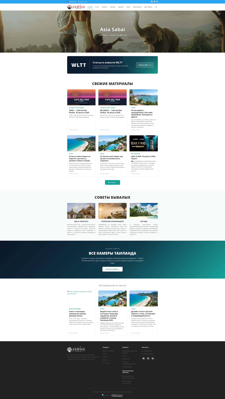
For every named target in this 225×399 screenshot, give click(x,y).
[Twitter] (154, 2)
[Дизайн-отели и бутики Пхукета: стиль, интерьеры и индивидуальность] (143, 298)
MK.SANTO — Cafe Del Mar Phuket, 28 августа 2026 (111, 111)
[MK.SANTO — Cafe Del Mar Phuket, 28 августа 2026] (112, 97)
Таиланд (112, 7)
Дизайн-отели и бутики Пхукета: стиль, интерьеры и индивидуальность (143, 313)
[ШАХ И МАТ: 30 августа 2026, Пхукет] (143, 143)
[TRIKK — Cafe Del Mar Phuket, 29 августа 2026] (81, 97)
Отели (128, 7)
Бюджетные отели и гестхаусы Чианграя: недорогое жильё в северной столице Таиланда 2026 (109, 315)
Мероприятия (137, 7)
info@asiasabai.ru (148, 354)
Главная (90, 7)
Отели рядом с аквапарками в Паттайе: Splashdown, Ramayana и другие (142, 113)
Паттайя (105, 357)
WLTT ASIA (103, 392)
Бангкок (105, 360)
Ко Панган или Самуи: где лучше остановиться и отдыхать (111, 158)
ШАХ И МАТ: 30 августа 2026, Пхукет (143, 157)
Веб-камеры (148, 7)
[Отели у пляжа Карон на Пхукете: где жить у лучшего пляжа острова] (81, 143)
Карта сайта (126, 359)
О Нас (97, 7)
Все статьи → (112, 182)
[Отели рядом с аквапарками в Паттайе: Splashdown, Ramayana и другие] (143, 97)
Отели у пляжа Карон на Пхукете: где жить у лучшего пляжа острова (79, 158)
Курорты (120, 7)
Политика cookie (127, 367)
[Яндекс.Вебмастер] (106, 395)
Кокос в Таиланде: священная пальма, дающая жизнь (77, 313)
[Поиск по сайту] (156, 7)
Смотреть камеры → (112, 269)
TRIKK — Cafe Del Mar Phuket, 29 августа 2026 (79, 111)
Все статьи (106, 363)
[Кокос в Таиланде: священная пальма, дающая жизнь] (81, 298)
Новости (104, 7)
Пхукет (105, 354)
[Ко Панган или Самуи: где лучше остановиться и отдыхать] (112, 143)
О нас (124, 356)
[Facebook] (152, 2)
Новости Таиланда (108, 351)
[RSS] (157, 2)
